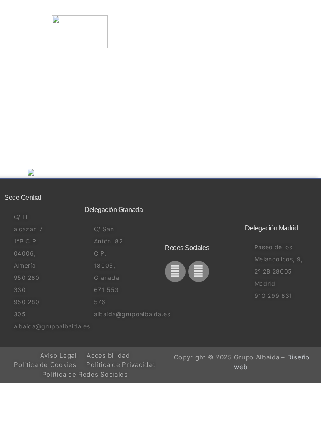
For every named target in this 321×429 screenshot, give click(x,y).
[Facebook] (175, 271)
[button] (254, 31)
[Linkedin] (198, 271)
